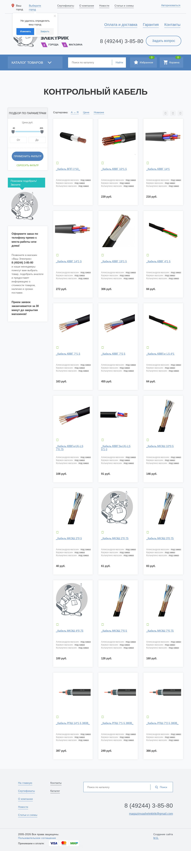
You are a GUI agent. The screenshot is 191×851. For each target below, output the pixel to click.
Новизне (99, 112)
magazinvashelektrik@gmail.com (151, 813)
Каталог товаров (28, 62)
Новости (23, 806)
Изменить (25, 31)
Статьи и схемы (27, 814)
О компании (25, 798)
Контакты (56, 782)
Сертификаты (26, 790)
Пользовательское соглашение (37, 837)
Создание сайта (163, 836)
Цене (86, 112)
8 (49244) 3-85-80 (121, 41)
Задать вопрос (163, 41)
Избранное (146, 60)
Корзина (174, 60)
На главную (25, 782)
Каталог (55, 790)
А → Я (75, 112)
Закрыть (44, 31)
